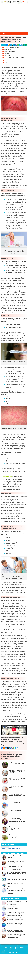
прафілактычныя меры (10, 62)
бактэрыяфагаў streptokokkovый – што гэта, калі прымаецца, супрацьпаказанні (17, 903)
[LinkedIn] (14, 45)
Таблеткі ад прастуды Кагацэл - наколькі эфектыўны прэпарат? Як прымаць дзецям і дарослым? (16, 868)
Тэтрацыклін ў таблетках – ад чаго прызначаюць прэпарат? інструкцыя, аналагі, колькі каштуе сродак (16, 914)
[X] (12, 45)
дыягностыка (7, 55)
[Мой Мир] (10, 45)
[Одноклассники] (9, 45)
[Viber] (16, 45)
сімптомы (6, 53)
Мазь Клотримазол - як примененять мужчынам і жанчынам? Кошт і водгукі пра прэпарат (16, 936)
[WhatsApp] (18, 45)
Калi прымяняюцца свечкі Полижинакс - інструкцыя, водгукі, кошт (16, 919)
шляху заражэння (8, 49)
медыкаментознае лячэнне (11, 60)
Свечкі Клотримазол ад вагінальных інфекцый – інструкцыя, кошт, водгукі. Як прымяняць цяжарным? (16, 930)
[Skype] (20, 45)
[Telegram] (22, 45)
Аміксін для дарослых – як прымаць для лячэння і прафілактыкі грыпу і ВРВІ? (16, 879)
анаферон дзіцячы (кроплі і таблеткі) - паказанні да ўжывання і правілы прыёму (16, 885)
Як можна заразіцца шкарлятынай (12, 47)
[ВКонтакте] (7, 45)
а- (25, 44)
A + (23, 44)
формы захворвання (9, 51)
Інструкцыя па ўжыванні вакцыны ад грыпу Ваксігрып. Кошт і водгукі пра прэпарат (16, 874)
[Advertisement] (14, 18)
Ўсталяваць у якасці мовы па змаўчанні (11, 848)
